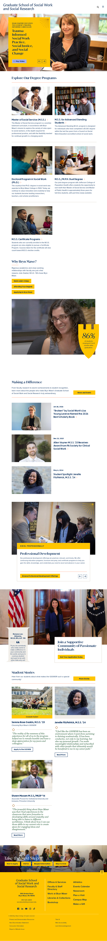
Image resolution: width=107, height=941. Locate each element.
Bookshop (53, 902)
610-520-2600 (26, 900)
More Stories (84, 679)
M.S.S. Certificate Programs (26, 239)
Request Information (42, 864)
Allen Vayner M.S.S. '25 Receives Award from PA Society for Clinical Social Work (72, 445)
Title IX (57, 919)
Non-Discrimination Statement (19, 923)
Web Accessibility (61, 923)
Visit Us (26, 864)
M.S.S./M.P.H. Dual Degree (69, 179)
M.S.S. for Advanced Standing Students (71, 121)
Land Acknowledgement (63, 926)
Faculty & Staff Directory (55, 888)
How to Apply (12, 864)
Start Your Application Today (71, 657)
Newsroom (78, 891)
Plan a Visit (79, 895)
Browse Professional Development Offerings (40, 576)
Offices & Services (57, 882)
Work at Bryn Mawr (57, 893)
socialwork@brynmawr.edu (26, 902)
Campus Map (80, 899)
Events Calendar (81, 886)
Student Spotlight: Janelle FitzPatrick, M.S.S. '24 (67, 476)
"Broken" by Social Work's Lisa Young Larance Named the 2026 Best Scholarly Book (71, 413)
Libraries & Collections (59, 898)
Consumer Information (17, 926)
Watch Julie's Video (21, 281)
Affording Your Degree (23, 287)
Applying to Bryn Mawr (23, 292)
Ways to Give (61, 864)
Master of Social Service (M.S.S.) (29, 119)
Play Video (20, 61)
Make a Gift (79, 904)
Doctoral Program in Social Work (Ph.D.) (29, 181)
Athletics (77, 882)
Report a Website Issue (17, 929)
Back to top (102, 871)
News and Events (84, 393)
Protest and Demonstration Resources (22, 919)
